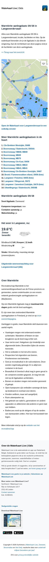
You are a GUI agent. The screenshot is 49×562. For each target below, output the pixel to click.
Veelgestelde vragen (9, 506)
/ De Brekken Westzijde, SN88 (16, 145)
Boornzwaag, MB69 (12, 155)
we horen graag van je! (37, 468)
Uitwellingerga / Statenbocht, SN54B (21, 188)
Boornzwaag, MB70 (12, 158)
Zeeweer (42, 545)
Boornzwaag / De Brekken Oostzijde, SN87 (22, 171)
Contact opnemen (8, 492)
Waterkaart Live (32, 545)
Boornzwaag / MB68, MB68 (15, 152)
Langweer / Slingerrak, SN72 (17, 181)
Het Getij (18, 547)
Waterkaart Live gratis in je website (15, 474)
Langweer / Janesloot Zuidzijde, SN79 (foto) (24, 184)
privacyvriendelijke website (28, 555)
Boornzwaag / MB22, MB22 (15, 165)
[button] (36, 102)
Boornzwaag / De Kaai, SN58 (16, 162)
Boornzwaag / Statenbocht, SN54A (19, 149)
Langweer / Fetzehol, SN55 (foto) (19, 178)
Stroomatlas (8, 547)
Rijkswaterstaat (42, 118)
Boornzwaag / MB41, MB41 (15, 168)
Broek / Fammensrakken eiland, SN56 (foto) (24, 175)
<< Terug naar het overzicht (12, 52)
